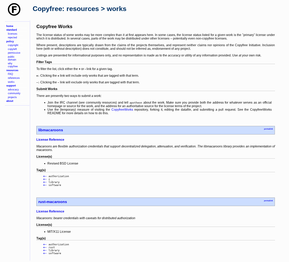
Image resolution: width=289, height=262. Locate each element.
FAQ (10, 74)
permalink (268, 129)
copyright (13, 45)
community (14, 93)
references (14, 77)
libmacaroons (50, 130)
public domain (12, 58)
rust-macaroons (52, 202)
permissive (14, 52)
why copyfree (13, 65)
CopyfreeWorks (122, 109)
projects (12, 97)
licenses (12, 33)
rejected (12, 37)
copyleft (12, 49)
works (11, 81)
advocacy (13, 89)
